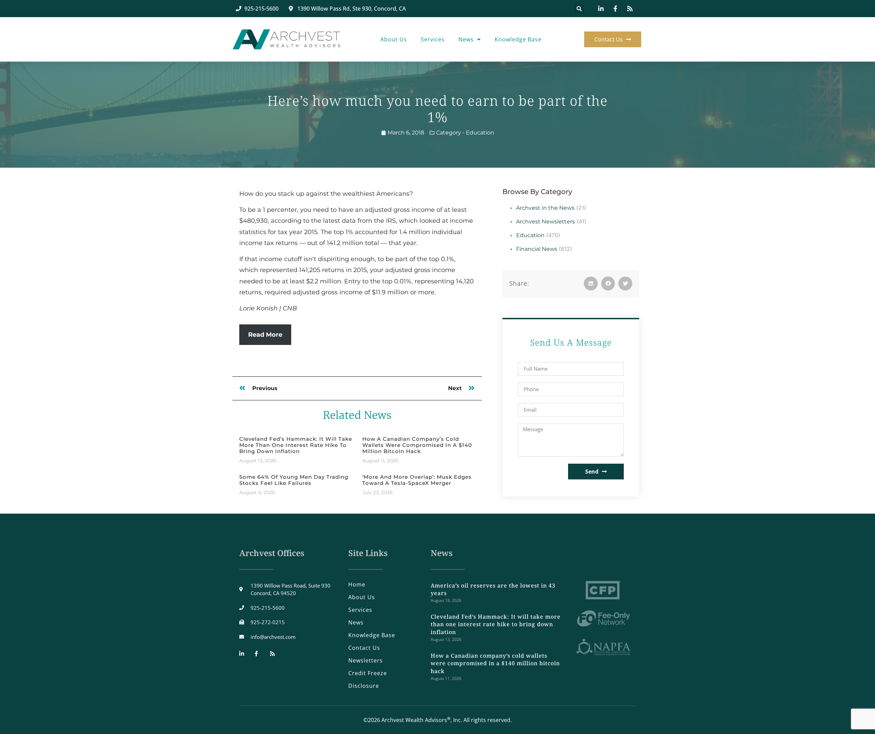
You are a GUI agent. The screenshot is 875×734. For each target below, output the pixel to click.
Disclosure (363, 685)
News (466, 39)
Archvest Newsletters (545, 221)
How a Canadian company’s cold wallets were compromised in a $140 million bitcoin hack (417, 445)
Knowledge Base (518, 39)
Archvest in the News (545, 208)
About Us (393, 39)
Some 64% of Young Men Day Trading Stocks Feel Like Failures (293, 480)
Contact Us (364, 648)
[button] (579, 8)
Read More (265, 334)
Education (480, 132)
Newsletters (365, 660)
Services (433, 39)
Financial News (536, 249)
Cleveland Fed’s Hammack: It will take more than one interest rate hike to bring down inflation (295, 445)
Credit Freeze (367, 673)
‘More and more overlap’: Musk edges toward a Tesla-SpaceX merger (417, 480)
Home (356, 584)
